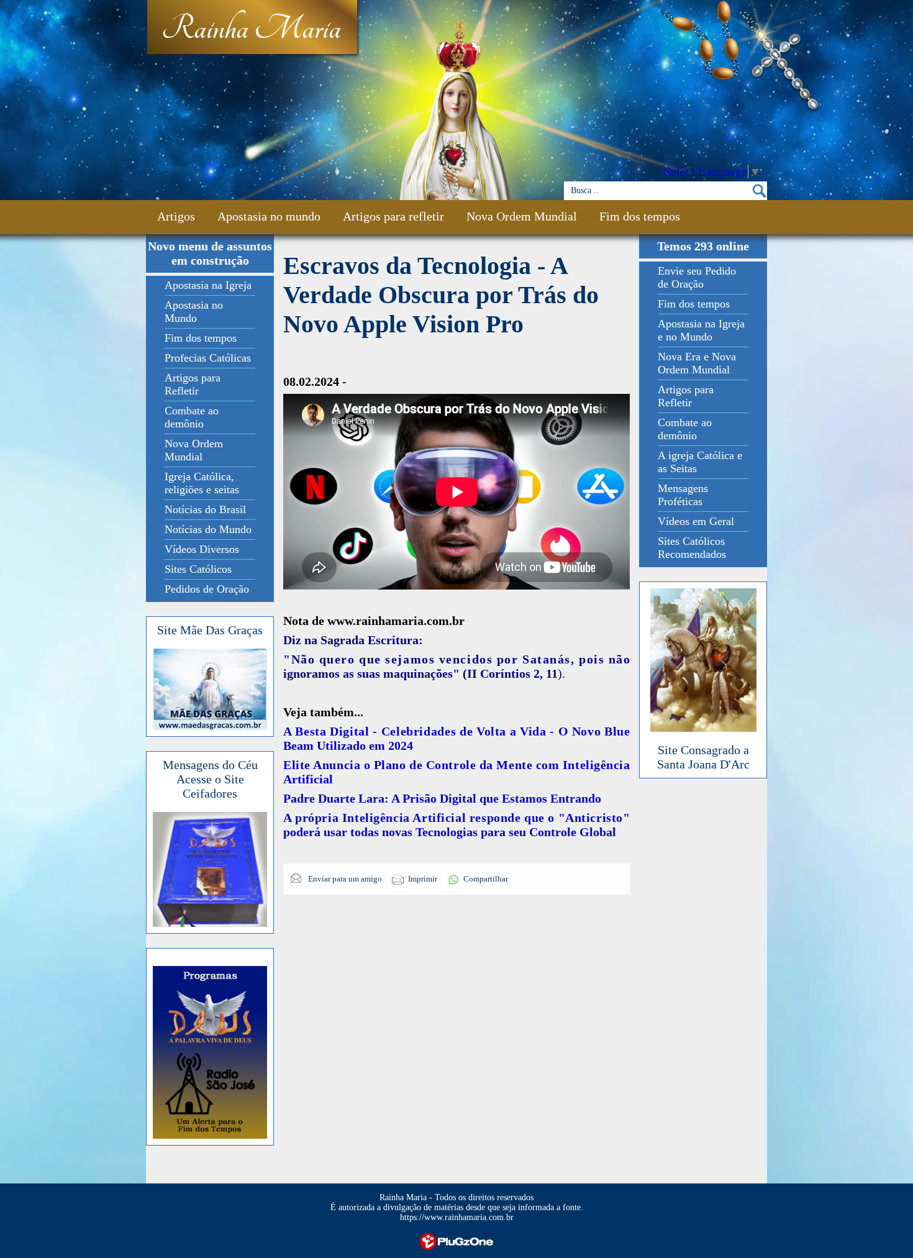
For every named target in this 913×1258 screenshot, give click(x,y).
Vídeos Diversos (202, 549)
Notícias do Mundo (208, 529)
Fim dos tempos (639, 216)
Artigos (176, 216)
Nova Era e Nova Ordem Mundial (697, 363)
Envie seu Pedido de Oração (697, 277)
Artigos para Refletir (192, 384)
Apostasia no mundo (268, 216)
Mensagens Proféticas (683, 495)
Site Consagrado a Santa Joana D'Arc (703, 757)
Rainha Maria (251, 29)
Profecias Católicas (208, 358)
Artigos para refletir (393, 216)
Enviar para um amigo (344, 878)
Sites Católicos (198, 569)
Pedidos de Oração (207, 589)
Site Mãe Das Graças (210, 630)
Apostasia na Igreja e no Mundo (701, 330)
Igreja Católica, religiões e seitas (202, 483)
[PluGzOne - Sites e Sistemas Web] (456, 1240)
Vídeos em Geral (696, 521)
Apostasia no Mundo (194, 311)
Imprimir (422, 878)
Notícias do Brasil (205, 509)
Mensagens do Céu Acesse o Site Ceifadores (210, 779)
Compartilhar (485, 878)
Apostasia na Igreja (208, 285)
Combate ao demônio (192, 417)
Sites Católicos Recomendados (692, 547)
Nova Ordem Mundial (521, 216)
